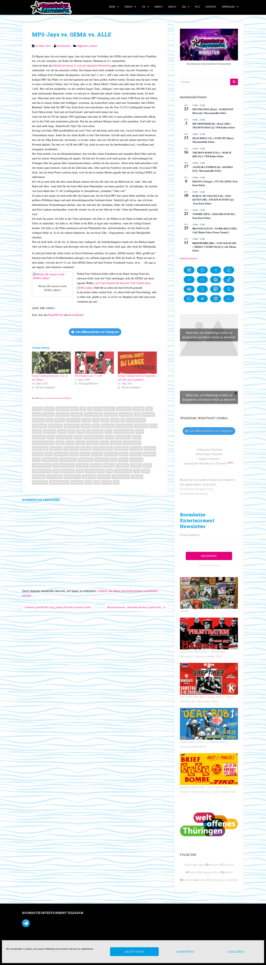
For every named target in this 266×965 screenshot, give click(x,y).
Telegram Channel (209, 449)
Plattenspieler (68, 459)
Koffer (59, 442)
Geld (71, 431)
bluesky (219, 880)
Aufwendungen (93, 414)
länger (104, 442)
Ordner (85, 454)
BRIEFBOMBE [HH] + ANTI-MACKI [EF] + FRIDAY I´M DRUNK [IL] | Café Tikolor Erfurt (214, 246)
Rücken (123, 459)
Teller (146, 471)
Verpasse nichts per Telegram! (49, 923)
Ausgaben (110, 414)
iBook (78, 437)
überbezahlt (54, 476)
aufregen (77, 414)
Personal (97, 454)
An (89, 408)
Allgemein (83, 46)
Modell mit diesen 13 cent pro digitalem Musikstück (82, 65)
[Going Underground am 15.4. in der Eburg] (51, 363)
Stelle (80, 471)
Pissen (123, 454)
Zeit (116, 482)
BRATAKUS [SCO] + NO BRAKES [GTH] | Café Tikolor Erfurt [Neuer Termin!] (214, 230)
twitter (192, 872)
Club (96, 420)
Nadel (73, 454)
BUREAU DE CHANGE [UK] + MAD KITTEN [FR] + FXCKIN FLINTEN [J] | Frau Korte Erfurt (213, 199)
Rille (113, 459)
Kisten (136, 437)
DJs (184, 6)
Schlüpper (122, 465)
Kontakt (211, 6)
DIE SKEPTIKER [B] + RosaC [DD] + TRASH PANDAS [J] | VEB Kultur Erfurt (213, 125)
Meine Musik (71, 448)
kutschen (92, 442)
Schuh (147, 465)
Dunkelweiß (39, 425)
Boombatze (63, 46)
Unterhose (104, 476)
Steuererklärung (95, 471)
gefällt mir (49, 431)
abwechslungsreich (67, 408)
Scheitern (82, 465)
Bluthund (38, 420)
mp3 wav (150, 448)
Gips (108, 431)
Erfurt (96, 425)
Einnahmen (55, 425)
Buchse (60, 420)
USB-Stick (137, 476)
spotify (228, 872)
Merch (158, 6)
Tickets (184, 611)
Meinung (86, 448)
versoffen (77, 482)
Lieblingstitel (40, 448)
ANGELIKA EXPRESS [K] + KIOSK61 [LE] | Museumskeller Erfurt (212, 168)
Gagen (37, 431)
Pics (197, 6)
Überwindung (72, 476)
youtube (188, 880)
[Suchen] (234, 82)
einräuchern (71, 425)
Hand (140, 431)
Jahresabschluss (93, 437)
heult (51, 437)
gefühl (62, 431)
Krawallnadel (76, 315)
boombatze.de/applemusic (196, 489)
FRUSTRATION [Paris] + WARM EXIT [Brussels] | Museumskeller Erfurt (212, 111)
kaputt (109, 437)
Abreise (49, 408)
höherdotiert (64, 437)
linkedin (201, 880)
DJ (123, 420)
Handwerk (39, 437)
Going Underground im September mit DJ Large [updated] (137, 377)
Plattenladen (50, 459)
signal (201, 864)
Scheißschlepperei (64, 465)
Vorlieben (236, 952)
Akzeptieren (134, 952)
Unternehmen (120, 476)
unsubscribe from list (208, 565)
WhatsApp (190, 864)
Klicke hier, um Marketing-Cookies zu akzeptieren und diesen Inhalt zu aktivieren (209, 335)
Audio (36, 414)
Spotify (211, 484)
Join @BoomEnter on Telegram (97, 332)
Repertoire (102, 459)
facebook (228, 864)
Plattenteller (85, 459)
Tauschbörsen (123, 471)
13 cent (37, 408)
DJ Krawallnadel (136, 420)
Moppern (136, 448)
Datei (105, 420)
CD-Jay (86, 420)
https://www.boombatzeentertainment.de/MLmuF (55, 398)
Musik (93, 46)
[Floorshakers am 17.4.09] (94, 363)
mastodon (231, 880)
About (172, 6)
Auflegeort (62, 414)
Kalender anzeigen (188, 258)
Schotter (136, 465)
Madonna (56, 448)
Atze (149, 408)
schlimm (108, 465)
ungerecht (88, 476)
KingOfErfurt (55, 315)
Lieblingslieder (132, 442)
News (112, 6)
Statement (67, 471)
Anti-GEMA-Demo (104, 408)
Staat (56, 471)
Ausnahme (126, 414)
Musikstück (61, 454)
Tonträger (38, 476)
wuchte (106, 482)
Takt (109, 471)
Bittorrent (148, 414)
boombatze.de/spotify (194, 493)
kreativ (80, 442)
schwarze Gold (41, 471)
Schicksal (96, 465)
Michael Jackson (103, 448)
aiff (83, 408)
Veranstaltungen (59, 482)
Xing (211, 880)
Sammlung (136, 459)
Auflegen (48, 414)
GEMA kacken (95, 431)
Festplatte (107, 425)
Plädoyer (136, 454)
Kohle (70, 442)
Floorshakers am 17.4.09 (88, 375)
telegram (214, 864)
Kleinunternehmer (43, 442)
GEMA (81, 431)
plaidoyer (149, 454)
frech (153, 425)
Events (129, 6)
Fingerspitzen (124, 425)
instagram (206, 872)
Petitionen (111, 454)
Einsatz (85, 425)
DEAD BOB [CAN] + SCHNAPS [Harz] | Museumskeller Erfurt (213, 140)
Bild (137, 414)
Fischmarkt (141, 425)
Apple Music (193, 484)
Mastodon (104, 913)
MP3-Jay (37, 454)
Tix (143, 6)
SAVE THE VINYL (41, 465)
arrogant (138, 408)
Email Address (190, 535)
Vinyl (88, 482)
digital (114, 420)
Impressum (228, 6)
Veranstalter (40, 482)
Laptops (115, 442)
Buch (49, 420)
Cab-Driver (73, 420)
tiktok (216, 872)
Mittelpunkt (121, 448)
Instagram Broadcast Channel (205, 463)
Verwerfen (185, 952)
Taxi (137, 471)
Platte (36, 459)
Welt (96, 482)
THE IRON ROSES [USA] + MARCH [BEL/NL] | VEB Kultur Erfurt (211, 154)
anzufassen (123, 408)
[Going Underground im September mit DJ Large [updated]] (137, 363)
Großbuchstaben (123, 431)
